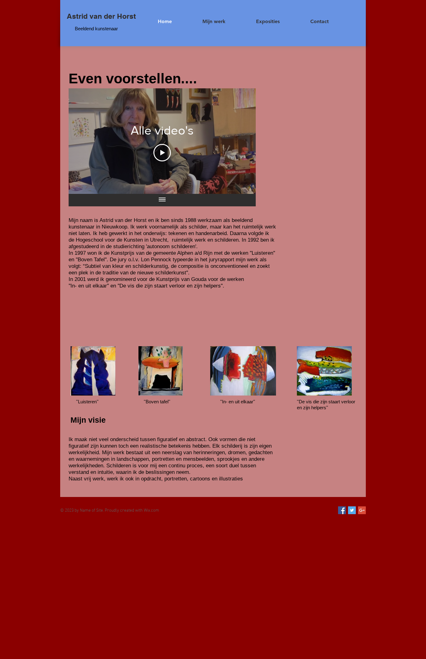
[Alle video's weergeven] (162, 200)
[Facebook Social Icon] (342, 510)
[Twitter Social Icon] (352, 510)
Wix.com (151, 510)
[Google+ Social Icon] (362, 510)
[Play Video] (162, 152)
